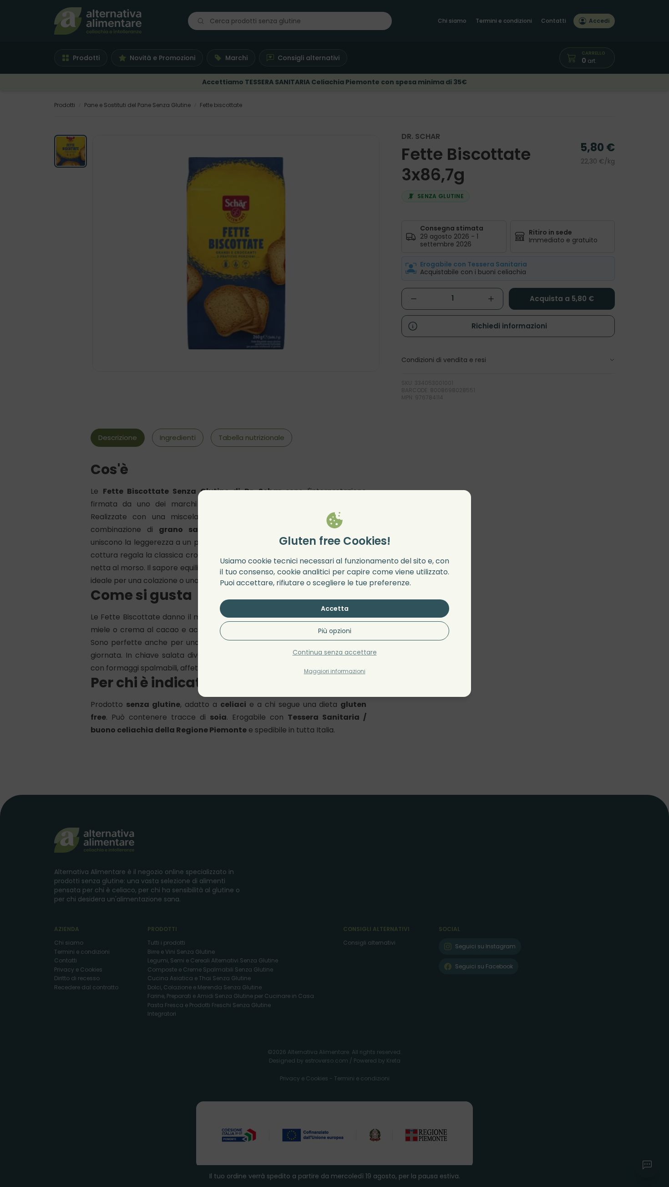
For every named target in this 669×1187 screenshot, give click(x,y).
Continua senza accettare (335, 652)
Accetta (335, 608)
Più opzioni (334, 630)
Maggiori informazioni (334, 671)
